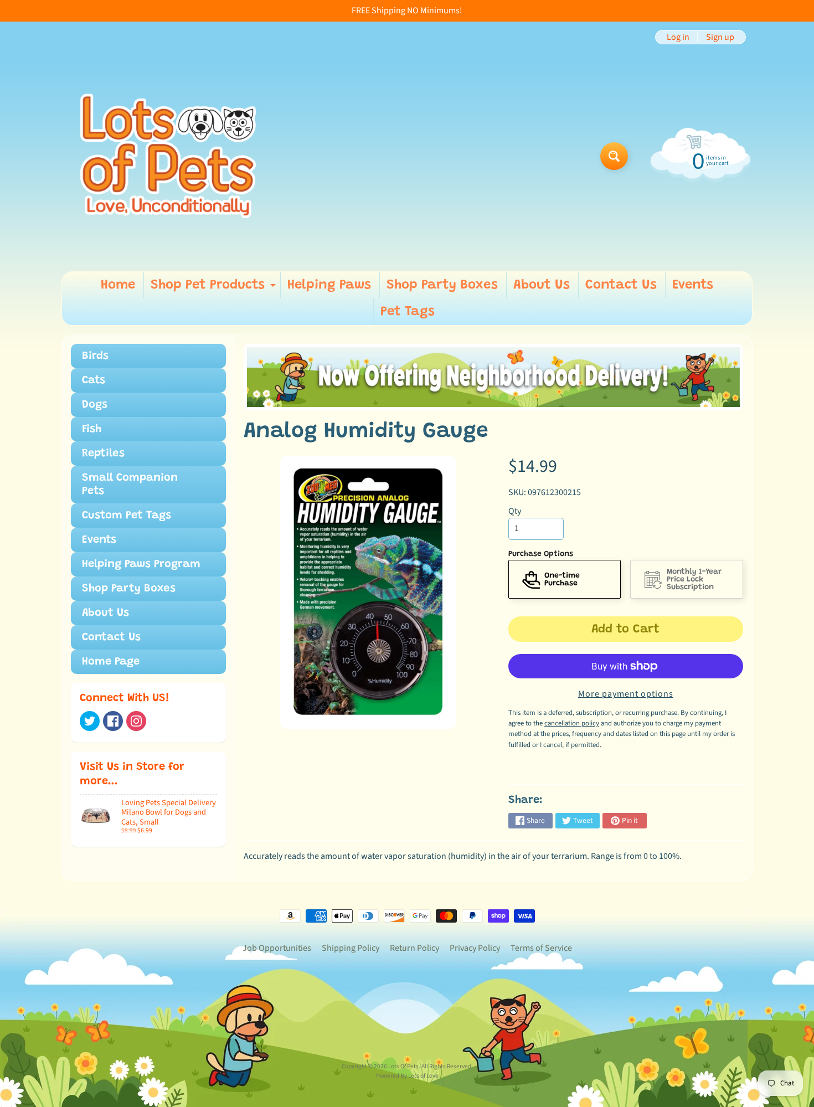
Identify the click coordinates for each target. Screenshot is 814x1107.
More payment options (625, 694)
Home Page (111, 661)
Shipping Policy (350, 948)
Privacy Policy (475, 948)
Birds (95, 356)
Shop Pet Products (215, 288)
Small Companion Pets (130, 484)
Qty (514, 511)
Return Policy (414, 948)
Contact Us (621, 285)
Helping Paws (329, 285)
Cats (93, 380)
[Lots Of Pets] (168, 155)
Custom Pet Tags (126, 515)
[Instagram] (136, 721)
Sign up (720, 37)
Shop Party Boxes (442, 285)
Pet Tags (407, 311)
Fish (91, 429)
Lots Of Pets (403, 1066)
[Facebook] (113, 721)
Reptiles (103, 453)
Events (692, 285)
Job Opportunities (277, 948)
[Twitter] (90, 721)
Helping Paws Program (141, 564)
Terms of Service (541, 948)
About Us (541, 285)
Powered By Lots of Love (407, 1076)
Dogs (94, 404)
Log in (678, 37)
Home (118, 285)
